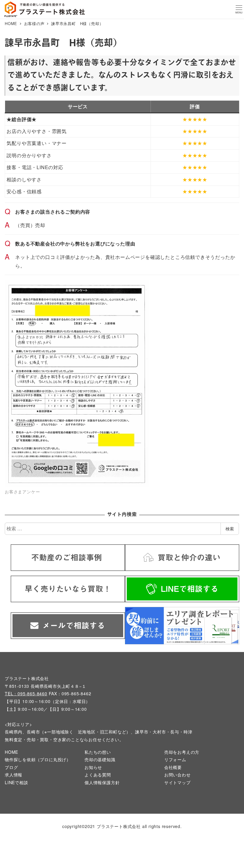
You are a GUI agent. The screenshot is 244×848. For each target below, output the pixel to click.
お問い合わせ (177, 775)
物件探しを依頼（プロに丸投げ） (38, 759)
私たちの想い (98, 752)
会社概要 (173, 767)
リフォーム (175, 759)
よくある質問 (98, 775)
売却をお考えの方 (181, 752)
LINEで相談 (16, 782)
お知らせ (93, 767)
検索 (230, 529)
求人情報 (13, 775)
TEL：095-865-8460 (26, 693)
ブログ (11, 767)
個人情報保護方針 (102, 782)
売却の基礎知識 (100, 759)
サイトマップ (177, 782)
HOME (11, 752)
